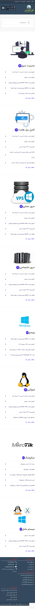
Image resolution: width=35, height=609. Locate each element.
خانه (33, 1)
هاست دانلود (12, 597)
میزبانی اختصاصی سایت (10, 595)
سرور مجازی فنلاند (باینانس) (26, 575)
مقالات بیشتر (31, 98)
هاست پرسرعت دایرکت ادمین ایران (8, 590)
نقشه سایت (29, 569)
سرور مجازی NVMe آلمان (27, 582)
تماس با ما (23, 1)
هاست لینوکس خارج (11, 592)
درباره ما (28, 1)
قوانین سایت (29, 562)
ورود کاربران (11, 9)
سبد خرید (17, 1)
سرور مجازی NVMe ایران (27, 580)
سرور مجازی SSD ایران (27, 577)
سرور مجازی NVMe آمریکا (27, 584)
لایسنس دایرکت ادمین (10, 599)
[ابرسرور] (29, 12)
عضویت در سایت (10, 7)
